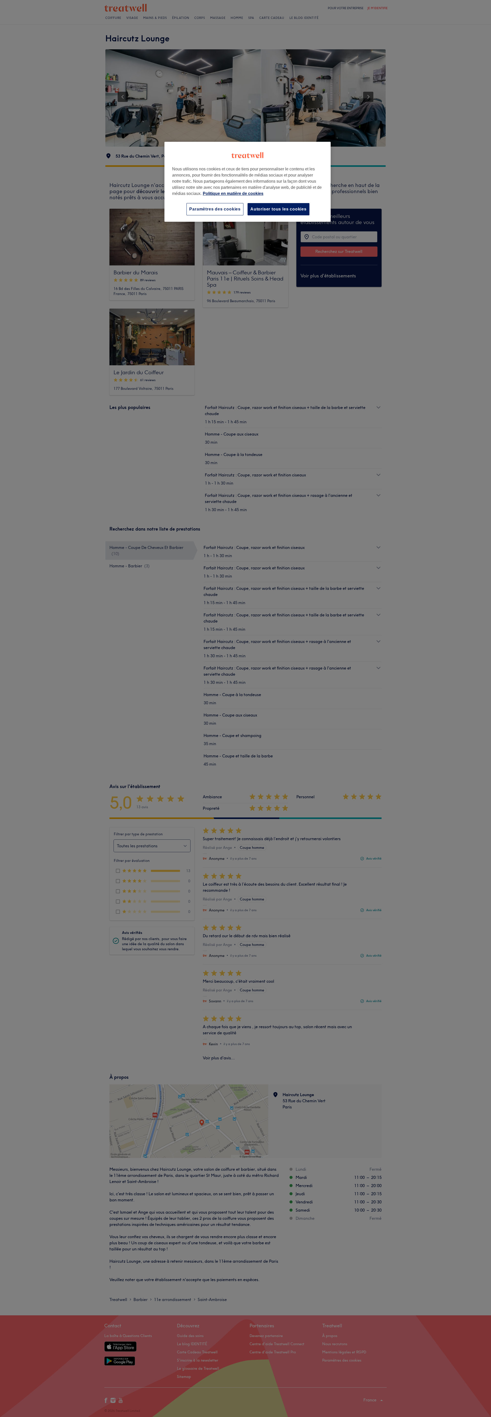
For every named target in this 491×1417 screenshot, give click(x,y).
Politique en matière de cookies (233, 193)
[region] (247, 182)
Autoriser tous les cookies (278, 209)
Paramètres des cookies (215, 209)
